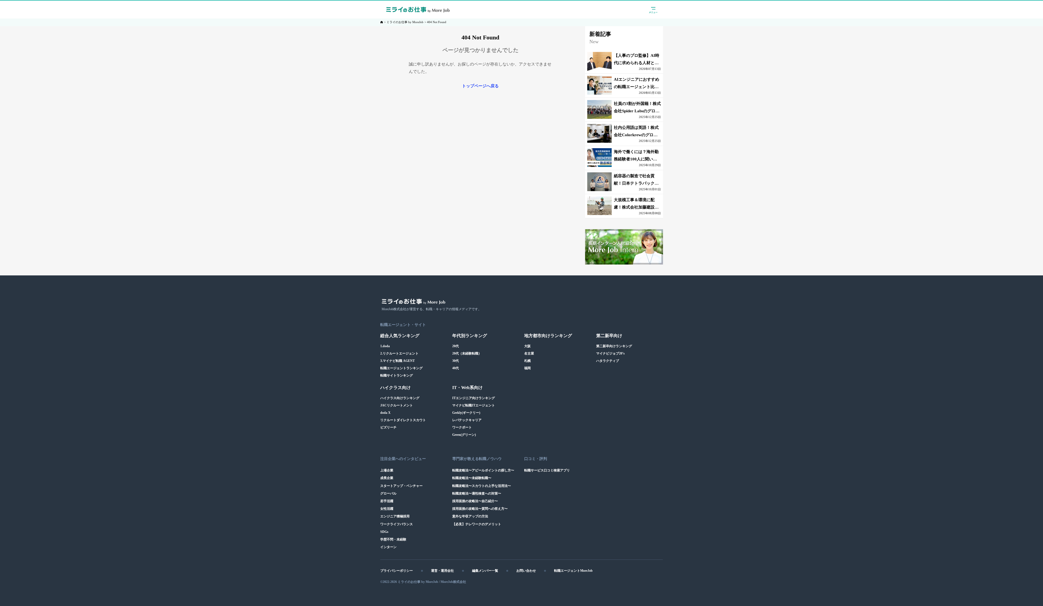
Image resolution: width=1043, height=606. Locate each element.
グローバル (388, 493)
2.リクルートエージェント (399, 353)
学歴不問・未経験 (393, 539)
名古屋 (529, 353)
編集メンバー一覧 (485, 571)
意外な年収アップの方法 (470, 516)
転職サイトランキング (396, 375)
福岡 (527, 368)
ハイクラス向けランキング (399, 398)
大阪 (527, 346)
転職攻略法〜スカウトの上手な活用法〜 (481, 486)
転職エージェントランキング (401, 368)
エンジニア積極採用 (395, 516)
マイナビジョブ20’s (610, 353)
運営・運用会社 (442, 571)
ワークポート (462, 427)
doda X (385, 413)
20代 (455, 346)
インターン (388, 547)
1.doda (385, 346)
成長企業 (386, 478)
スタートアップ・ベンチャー (401, 486)
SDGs (384, 532)
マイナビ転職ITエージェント (473, 405)
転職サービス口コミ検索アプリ (547, 470)
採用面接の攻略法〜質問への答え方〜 (480, 509)
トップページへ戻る (480, 86)
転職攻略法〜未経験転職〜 (471, 478)
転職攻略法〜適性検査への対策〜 (476, 493)
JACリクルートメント (396, 405)
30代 (455, 361)
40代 (455, 368)
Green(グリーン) (464, 435)
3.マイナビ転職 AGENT (397, 361)
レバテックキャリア (467, 420)
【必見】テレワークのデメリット (476, 524)
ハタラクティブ (607, 361)
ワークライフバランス (396, 524)
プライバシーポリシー (396, 571)
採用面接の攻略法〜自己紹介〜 (475, 501)
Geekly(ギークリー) (466, 413)
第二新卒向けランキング (614, 346)
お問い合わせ (526, 571)
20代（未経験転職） (467, 353)
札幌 (527, 361)
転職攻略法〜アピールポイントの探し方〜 (483, 470)
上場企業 (386, 470)
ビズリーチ (388, 427)
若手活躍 (386, 501)
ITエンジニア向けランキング (473, 398)
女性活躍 (386, 509)
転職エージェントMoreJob (573, 571)
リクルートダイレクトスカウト (403, 420)
